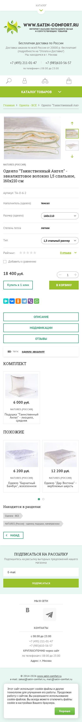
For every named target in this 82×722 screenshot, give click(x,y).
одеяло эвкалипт (33, 351)
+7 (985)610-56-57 (58, 63)
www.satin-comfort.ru (49, 676)
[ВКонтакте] (12, 301)
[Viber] (30, 301)
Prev (72, 123)
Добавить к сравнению (22, 261)
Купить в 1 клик (18, 285)
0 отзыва (65, 253)
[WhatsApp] (36, 301)
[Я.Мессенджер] (6, 301)
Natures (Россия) (14, 164)
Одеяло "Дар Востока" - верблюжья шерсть (60, 484)
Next (72, 156)
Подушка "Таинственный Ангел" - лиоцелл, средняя (21, 417)
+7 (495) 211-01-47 (23, 63)
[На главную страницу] (41, 27)
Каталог (41, 5)
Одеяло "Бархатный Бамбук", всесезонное (22, 484)
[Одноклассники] (18, 301)
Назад (14, 535)
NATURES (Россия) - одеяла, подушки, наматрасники (32, 523)
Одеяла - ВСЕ (12, 515)
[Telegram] (24, 301)
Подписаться (41, 583)
